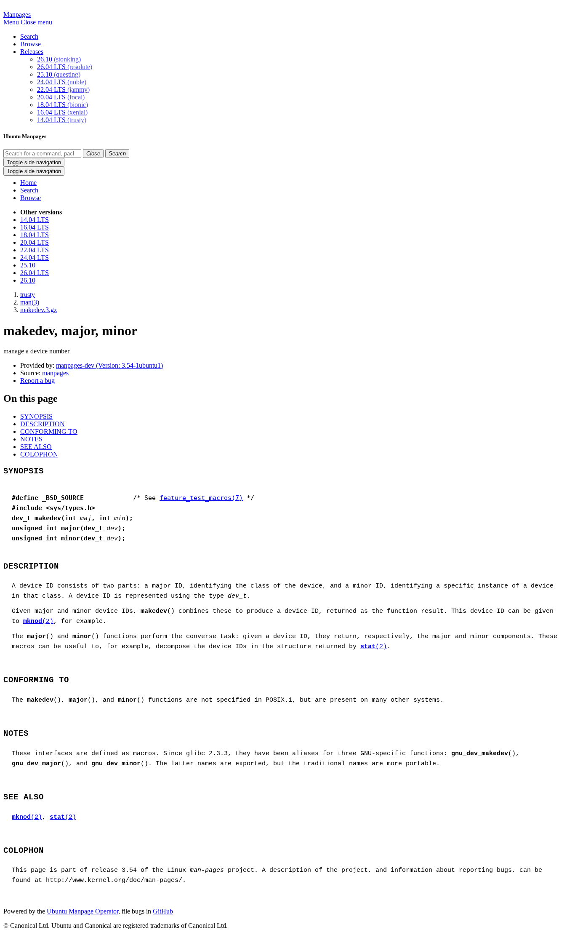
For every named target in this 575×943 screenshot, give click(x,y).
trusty (27, 294)
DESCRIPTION (42, 423)
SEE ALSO (36, 446)
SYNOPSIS (36, 416)
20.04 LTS (61, 97)
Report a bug (37, 380)
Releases (31, 51)
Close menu (36, 22)
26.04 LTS (64, 66)
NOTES (31, 439)
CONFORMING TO (48, 431)
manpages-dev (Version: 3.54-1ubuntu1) (109, 365)
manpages (55, 373)
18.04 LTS (62, 104)
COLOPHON (39, 454)
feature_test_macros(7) (201, 498)
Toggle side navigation (34, 162)
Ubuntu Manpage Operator (82, 911)
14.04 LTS (61, 119)
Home (28, 182)
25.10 (58, 74)
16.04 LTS (62, 112)
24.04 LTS (61, 81)
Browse (30, 44)
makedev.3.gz (38, 309)
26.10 (59, 59)
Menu (11, 22)
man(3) (29, 302)
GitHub (163, 911)
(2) (38, 621)
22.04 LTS (63, 89)
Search (29, 36)
